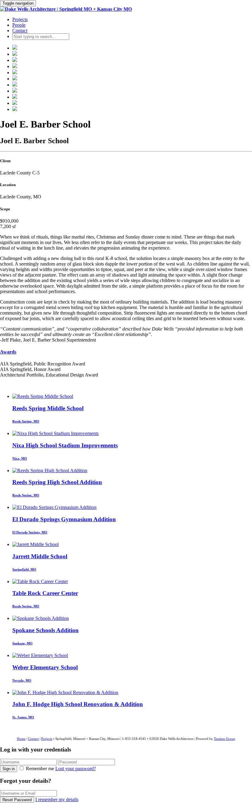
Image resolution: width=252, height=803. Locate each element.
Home (21, 738)
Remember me (40, 768)
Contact (19, 30)
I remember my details (56, 799)
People (19, 25)
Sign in (8, 769)
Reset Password (17, 799)
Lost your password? (75, 768)
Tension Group (224, 738)
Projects (20, 19)
